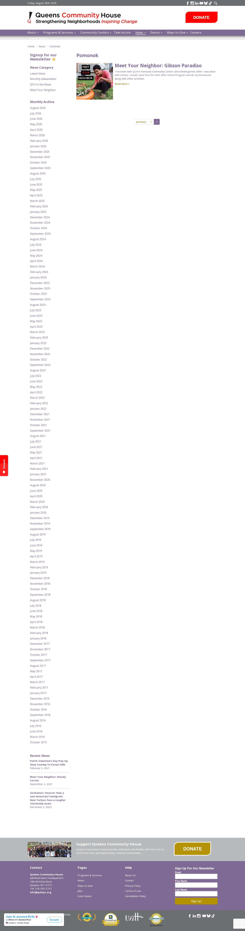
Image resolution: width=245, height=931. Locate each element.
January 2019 (38, 572)
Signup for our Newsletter (43, 56)
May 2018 (36, 616)
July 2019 (35, 540)
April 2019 (36, 556)
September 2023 (40, 299)
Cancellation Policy (135, 896)
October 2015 (38, 742)
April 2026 (36, 130)
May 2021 (36, 452)
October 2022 (38, 359)
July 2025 (35, 179)
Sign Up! (196, 901)
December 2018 (40, 578)
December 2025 (40, 152)
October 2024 (38, 228)
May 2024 (36, 255)
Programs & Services (58, 32)
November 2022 (40, 354)
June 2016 (36, 731)
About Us (130, 875)
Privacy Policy (133, 885)
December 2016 (40, 698)
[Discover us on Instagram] (192, 3)
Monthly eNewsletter (43, 79)
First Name (181, 881)
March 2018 (37, 627)
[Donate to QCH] (202, 17)
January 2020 (38, 512)
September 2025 (40, 168)
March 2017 (37, 682)
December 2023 (40, 283)
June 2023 (36, 316)
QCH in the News (40, 84)
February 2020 (39, 507)
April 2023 (36, 327)
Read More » (122, 83)
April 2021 (36, 458)
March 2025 (37, 201)
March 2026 (37, 135)
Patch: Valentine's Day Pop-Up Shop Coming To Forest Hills (49, 762)
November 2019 (40, 523)
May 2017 (36, 671)
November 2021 (40, 419)
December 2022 (40, 348)
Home (31, 46)
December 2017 (40, 644)
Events (155, 32)
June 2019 (36, 545)
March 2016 (37, 737)
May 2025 (36, 190)
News (139, 32)
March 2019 (37, 562)
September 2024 (40, 233)
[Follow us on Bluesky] (206, 3)
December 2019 (40, 518)
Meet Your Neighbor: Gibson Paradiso (158, 65)
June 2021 (36, 447)
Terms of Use (133, 891)
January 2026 (38, 146)
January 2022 (38, 408)
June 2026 (36, 119)
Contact (129, 880)
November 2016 (40, 704)
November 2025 (40, 157)
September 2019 (40, 529)
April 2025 (36, 195)
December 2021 (40, 414)
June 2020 (36, 491)
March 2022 (37, 397)
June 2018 (36, 611)
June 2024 (36, 250)
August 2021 (38, 436)
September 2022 (40, 365)
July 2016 (35, 726)
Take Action (122, 32)
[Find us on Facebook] (188, 3)
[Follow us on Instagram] (199, 916)
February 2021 (39, 469)
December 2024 (40, 217)
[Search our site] (216, 3)
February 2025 (39, 206)
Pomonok (54, 46)
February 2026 (39, 141)
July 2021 (35, 441)
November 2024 (40, 222)
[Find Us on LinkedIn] (197, 3)
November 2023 (40, 288)
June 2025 (36, 184)
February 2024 (39, 272)
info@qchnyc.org (40, 892)
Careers (195, 32)
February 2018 (39, 633)
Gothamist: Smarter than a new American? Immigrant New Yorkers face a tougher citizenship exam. (48, 798)
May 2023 (36, 321)
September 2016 (40, 715)
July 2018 (35, 605)
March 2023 (37, 332)
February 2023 (39, 337)
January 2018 (38, 638)
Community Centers (95, 32)
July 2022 (35, 376)
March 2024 (37, 266)
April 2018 (36, 622)
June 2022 (36, 381)
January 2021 (38, 474)
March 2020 (37, 502)
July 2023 (35, 310)
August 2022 (38, 370)
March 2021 (37, 463)
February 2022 (39, 403)
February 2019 (39, 567)
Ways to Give (176, 32)
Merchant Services (156, 925)
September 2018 (40, 594)
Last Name (181, 889)
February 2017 (39, 687)
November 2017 (40, 649)
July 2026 (35, 113)
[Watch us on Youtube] (201, 3)
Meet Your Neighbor (43, 90)
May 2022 (36, 387)
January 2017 (38, 693)
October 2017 (38, 655)
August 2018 (38, 600)
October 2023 (38, 294)
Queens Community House (87, 18)
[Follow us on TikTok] (210, 3)
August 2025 (38, 173)
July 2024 (35, 244)
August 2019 (38, 534)
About (32, 32)
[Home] (32, 17)
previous (141, 121)
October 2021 (38, 425)
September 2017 (40, 660)
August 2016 (38, 720)
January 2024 (38, 277)
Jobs (80, 891)
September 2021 (40, 430)
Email (178, 872)
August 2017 (38, 666)
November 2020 (40, 480)
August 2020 (38, 485)
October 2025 (38, 162)
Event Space (38, 38)
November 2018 (40, 583)
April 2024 (36, 261)
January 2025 (38, 212)
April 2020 (36, 496)
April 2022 (36, 392)
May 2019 (36, 551)
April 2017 (36, 677)
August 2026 (38, 108)
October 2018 (38, 589)
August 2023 (38, 305)
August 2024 (38, 239)
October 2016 (38, 709)
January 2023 (38, 343)
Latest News (38, 73)
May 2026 (36, 124)
